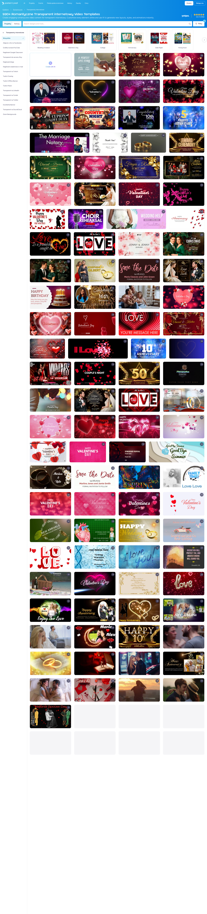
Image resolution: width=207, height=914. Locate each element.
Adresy (17, 24)
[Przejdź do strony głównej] (9, 3)
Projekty (7, 24)
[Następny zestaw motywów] (204, 40)
